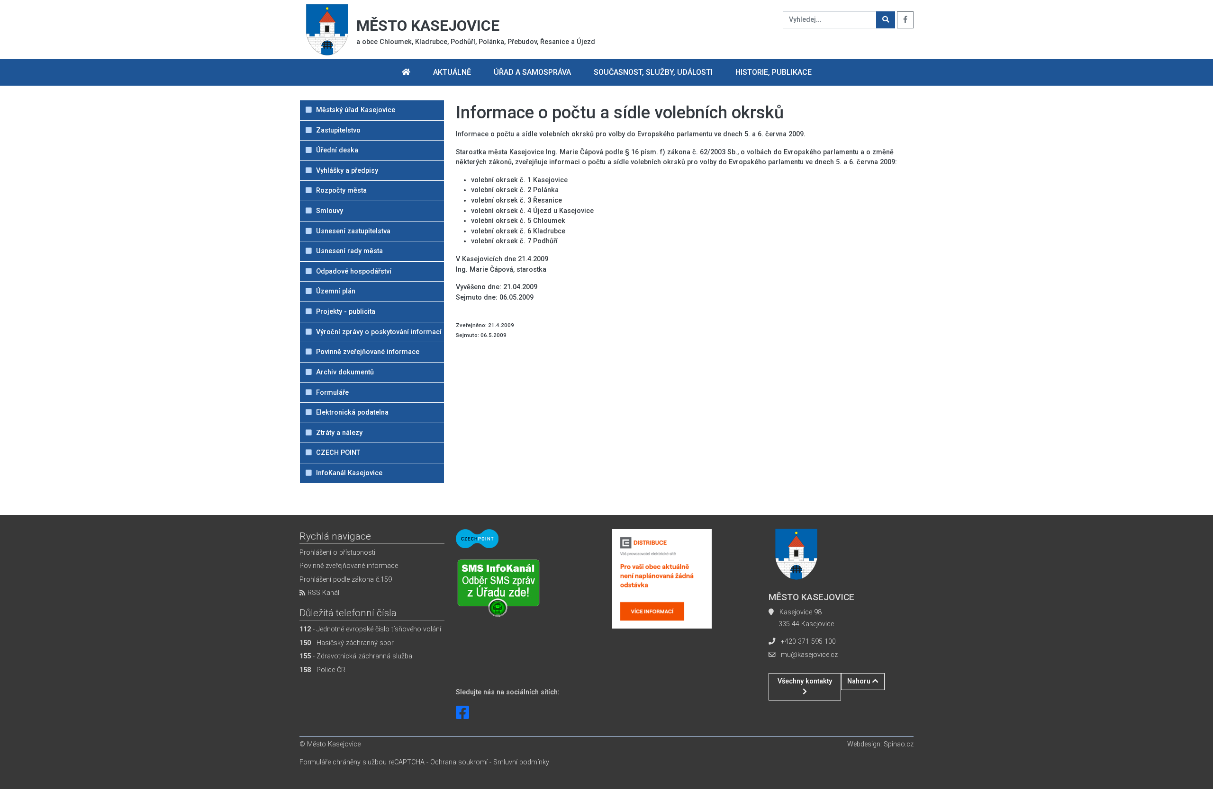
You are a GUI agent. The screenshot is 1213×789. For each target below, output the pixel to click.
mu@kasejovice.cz (809, 655)
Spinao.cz (899, 744)
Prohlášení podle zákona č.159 (345, 580)
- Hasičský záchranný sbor (346, 643)
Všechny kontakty (805, 681)
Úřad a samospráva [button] (532, 72)
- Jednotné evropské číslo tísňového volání (370, 629)
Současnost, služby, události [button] (653, 72)
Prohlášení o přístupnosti (337, 553)
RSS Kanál (322, 593)
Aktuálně (452, 72)
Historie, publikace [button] (773, 72)
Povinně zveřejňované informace (348, 566)
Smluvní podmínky (521, 762)
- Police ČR (322, 670)
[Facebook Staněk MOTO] (462, 713)
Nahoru (859, 681)
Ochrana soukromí (459, 762)
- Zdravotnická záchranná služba (355, 656)
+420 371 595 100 (808, 642)
